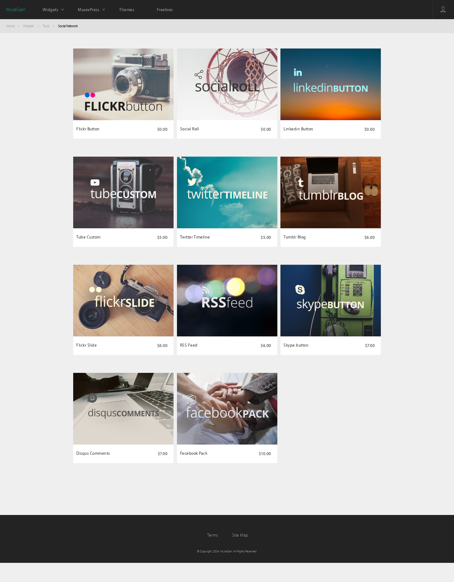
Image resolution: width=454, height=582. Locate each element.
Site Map (240, 535)
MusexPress (88, 9)
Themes (126, 9)
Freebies (165, 9)
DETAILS (123, 112)
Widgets (50, 9)
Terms (212, 535)
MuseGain (15, 9)
